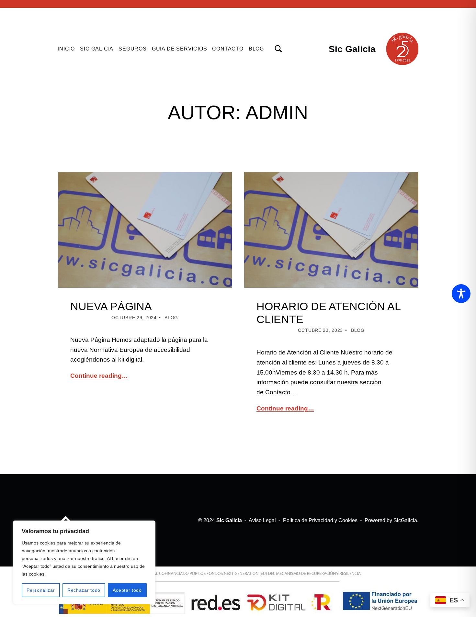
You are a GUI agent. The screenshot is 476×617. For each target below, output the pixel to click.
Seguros (133, 48)
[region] (84, 562)
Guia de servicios (179, 48)
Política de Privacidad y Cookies (320, 520)
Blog (256, 48)
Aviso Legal (262, 520)
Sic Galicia (352, 49)
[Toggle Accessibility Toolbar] (461, 294)
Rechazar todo (83, 590)
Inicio (66, 48)
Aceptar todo (127, 590)
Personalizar (41, 590)
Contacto (227, 48)
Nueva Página (111, 306)
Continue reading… (99, 375)
